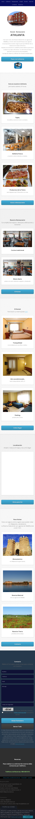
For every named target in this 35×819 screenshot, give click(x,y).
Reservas (20, 4)
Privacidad (24, 777)
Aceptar (28, 817)
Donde (26, 1)
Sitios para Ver (18, 502)
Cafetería (8, 1)
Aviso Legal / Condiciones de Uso (11, 777)
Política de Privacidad (20, 712)
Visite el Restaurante (17, 203)
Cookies (30, 777)
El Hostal (17, 292)
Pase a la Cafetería (17, 59)
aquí (26, 312)
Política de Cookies (16, 817)
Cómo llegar (17, 428)
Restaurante (15, 1)
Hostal (21, 1)
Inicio (3, 1)
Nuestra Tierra (17, 631)
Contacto (14, 4)
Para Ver (31, 1)
